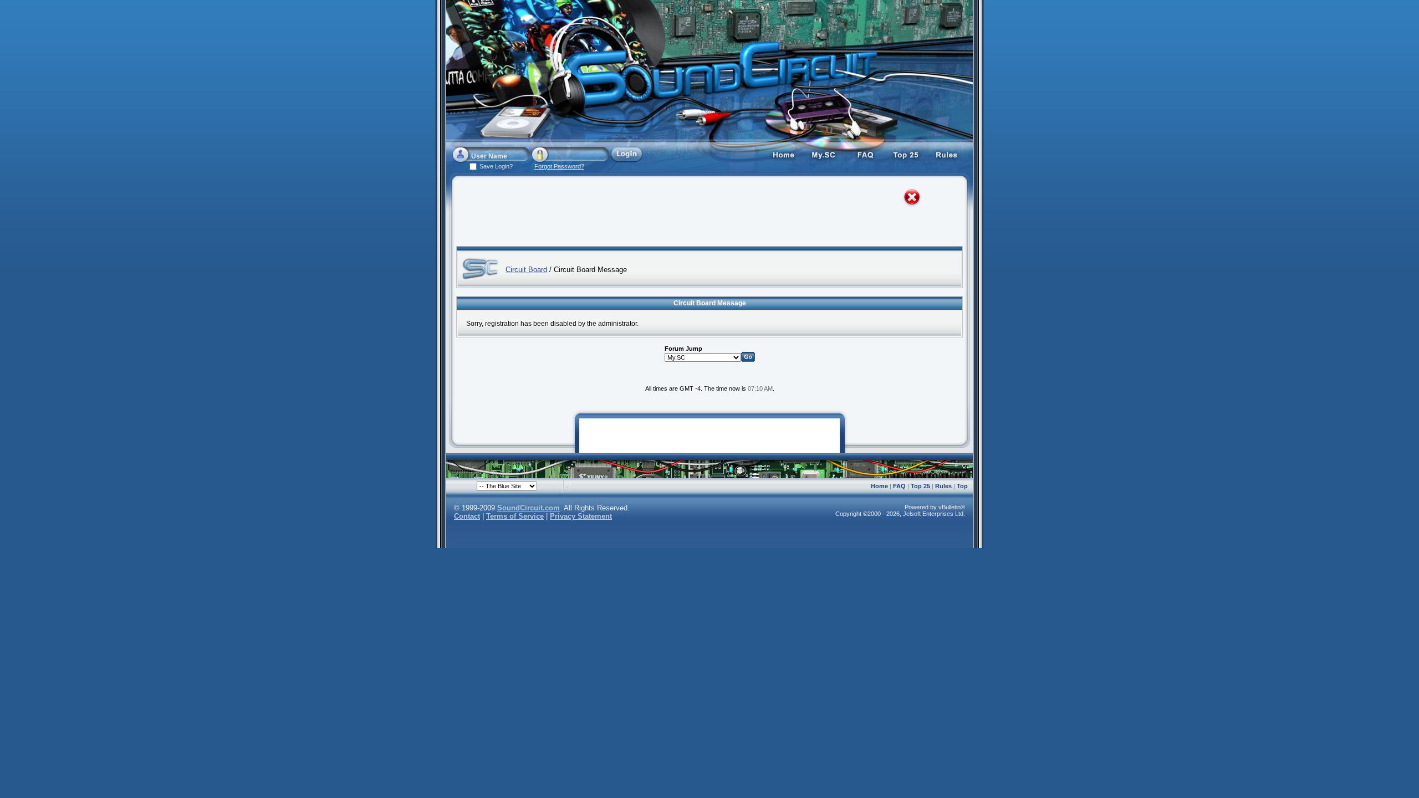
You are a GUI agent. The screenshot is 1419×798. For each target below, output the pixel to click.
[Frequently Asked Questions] (865, 154)
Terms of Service (515, 516)
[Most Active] (906, 154)
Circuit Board (526, 269)
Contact (467, 516)
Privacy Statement (581, 516)
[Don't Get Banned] (947, 154)
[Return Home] (783, 154)
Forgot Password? (559, 166)
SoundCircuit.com (528, 508)
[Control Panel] (824, 154)
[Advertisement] (699, 213)
